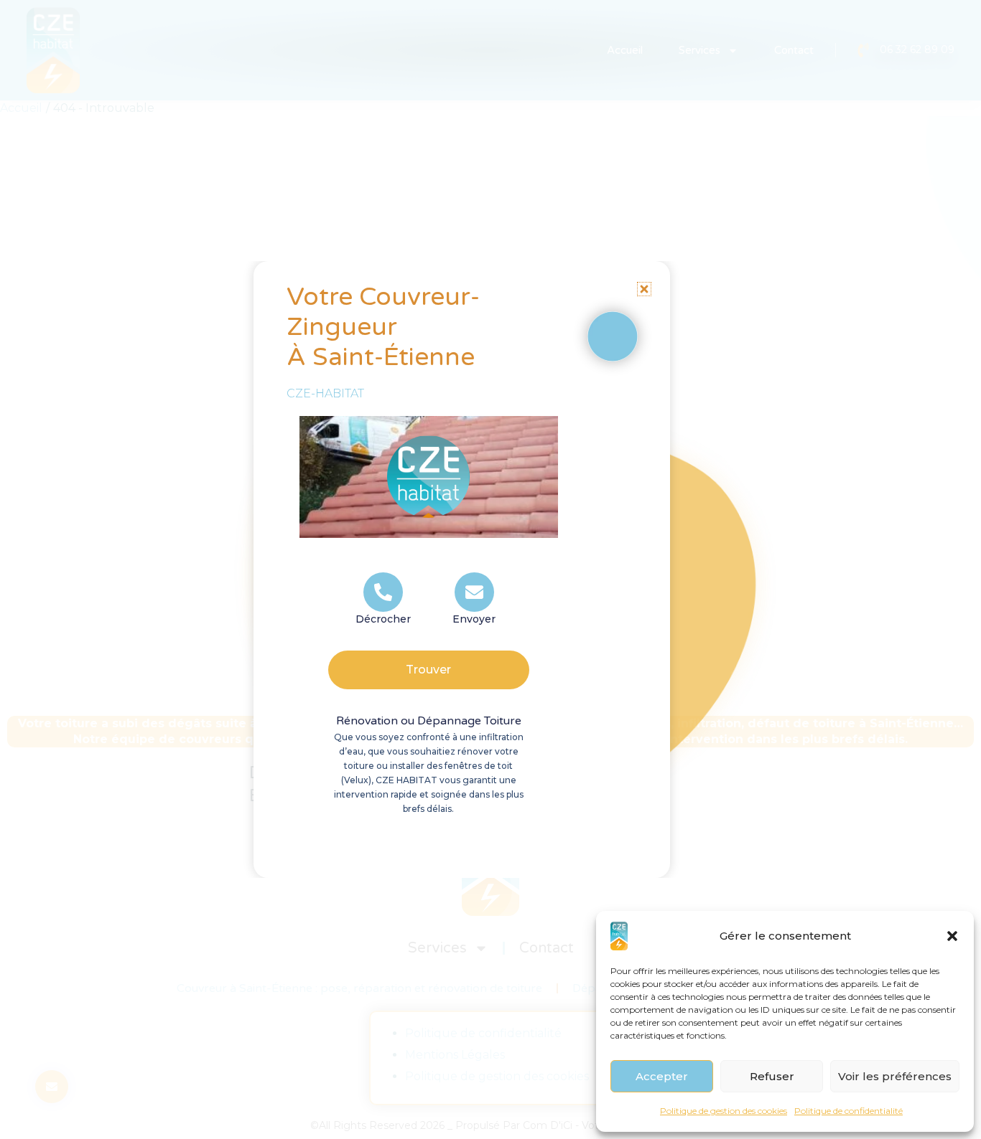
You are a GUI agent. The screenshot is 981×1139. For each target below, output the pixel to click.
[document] (490, 569)
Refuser (772, 1076)
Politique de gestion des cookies (723, 1110)
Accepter (662, 1076)
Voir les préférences (895, 1076)
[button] (952, 936)
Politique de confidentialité (848, 1110)
